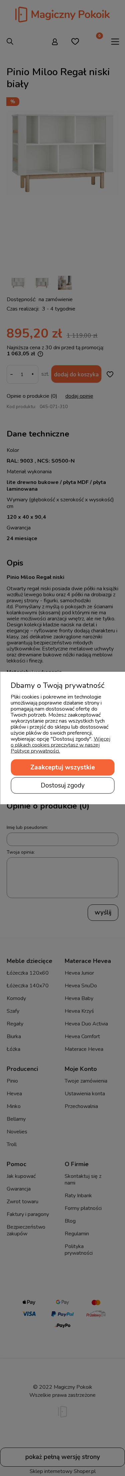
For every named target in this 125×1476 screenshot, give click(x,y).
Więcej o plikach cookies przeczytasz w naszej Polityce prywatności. (60, 745)
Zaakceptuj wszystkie (62, 767)
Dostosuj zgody (63, 785)
